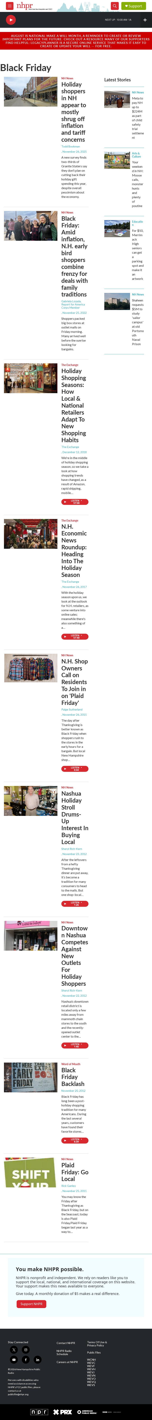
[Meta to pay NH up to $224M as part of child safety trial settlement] (117, 99)
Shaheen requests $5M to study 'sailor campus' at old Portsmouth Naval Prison (138, 322)
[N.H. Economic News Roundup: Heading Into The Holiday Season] (30, 534)
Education (137, 223)
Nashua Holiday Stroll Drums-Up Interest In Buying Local (74, 817)
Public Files (94, 1352)
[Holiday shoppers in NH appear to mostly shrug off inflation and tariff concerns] (30, 92)
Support (135, 6)
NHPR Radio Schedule (64, 1352)
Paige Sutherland (72, 709)
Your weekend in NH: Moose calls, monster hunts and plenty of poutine (137, 184)
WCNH (91, 1359)
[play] (11, 20)
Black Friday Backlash (73, 1077)
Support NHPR (31, 1304)
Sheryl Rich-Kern (71, 848)
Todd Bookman (70, 146)
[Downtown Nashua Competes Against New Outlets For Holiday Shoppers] (30, 936)
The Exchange (69, 365)
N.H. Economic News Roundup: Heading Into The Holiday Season (74, 550)
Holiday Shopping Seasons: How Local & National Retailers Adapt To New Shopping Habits (73, 405)
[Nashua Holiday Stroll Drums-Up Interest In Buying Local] (30, 801)
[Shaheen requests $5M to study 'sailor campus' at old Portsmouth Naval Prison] (117, 301)
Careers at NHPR (67, 1362)
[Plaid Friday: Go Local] (30, 1172)
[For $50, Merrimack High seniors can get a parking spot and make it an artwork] (117, 228)
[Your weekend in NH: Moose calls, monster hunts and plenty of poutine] (117, 160)
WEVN (91, 1375)
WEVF (91, 1366)
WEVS (91, 1385)
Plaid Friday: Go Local (74, 1172)
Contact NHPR (66, 1343)
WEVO (91, 1378)
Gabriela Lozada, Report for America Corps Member (73, 304)
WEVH (91, 1369)
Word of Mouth (70, 1064)
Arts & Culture (136, 154)
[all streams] (146, 20)
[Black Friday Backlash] (30, 1077)
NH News (67, 78)
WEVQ (91, 1381)
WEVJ (90, 1372)
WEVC (91, 1362)
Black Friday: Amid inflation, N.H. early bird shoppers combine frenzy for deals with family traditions (74, 256)
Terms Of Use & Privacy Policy (97, 1344)
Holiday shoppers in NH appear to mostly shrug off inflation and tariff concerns (73, 111)
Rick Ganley (68, 1185)
